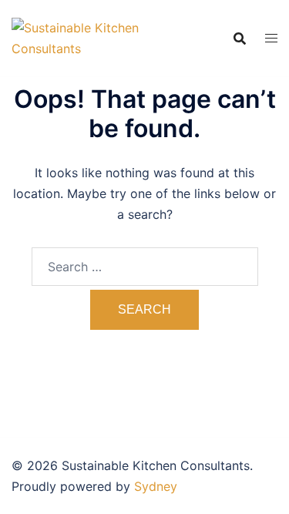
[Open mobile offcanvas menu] (271, 38)
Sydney (155, 486)
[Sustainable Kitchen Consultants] (78, 37)
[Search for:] (145, 266)
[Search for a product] (240, 38)
